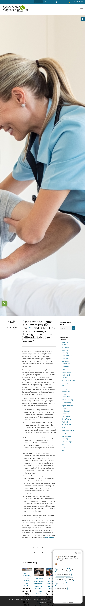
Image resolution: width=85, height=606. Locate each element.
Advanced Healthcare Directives (39, 581)
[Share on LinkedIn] (13, 327)
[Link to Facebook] (72, 1)
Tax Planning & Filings (50, 586)
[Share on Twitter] (10, 327)
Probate (64, 433)
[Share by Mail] (16, 327)
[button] (83, 19)
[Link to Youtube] (74, 1)
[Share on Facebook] (7, 327)
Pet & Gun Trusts (68, 430)
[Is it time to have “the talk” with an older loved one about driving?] (83, 303)
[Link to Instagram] (82, 1)
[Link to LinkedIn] (77, 1)
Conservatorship (67, 372)
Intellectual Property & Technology (66, 413)
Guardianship (66, 403)
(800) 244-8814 (52, 2)
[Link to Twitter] (79, 1)
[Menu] (81, 9)
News (49, 584)
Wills (26, 586)
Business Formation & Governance (66, 361)
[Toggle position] (76, 553)
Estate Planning (67, 400)
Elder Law (65, 386)
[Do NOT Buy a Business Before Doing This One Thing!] (1, 303)
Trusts (26, 583)
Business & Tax (67, 356)
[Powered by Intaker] (70, 602)
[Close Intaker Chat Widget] (79, 553)
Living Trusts (66, 419)
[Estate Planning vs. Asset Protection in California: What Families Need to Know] (39, 572)
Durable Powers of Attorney (38, 588)
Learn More (43, 602)
